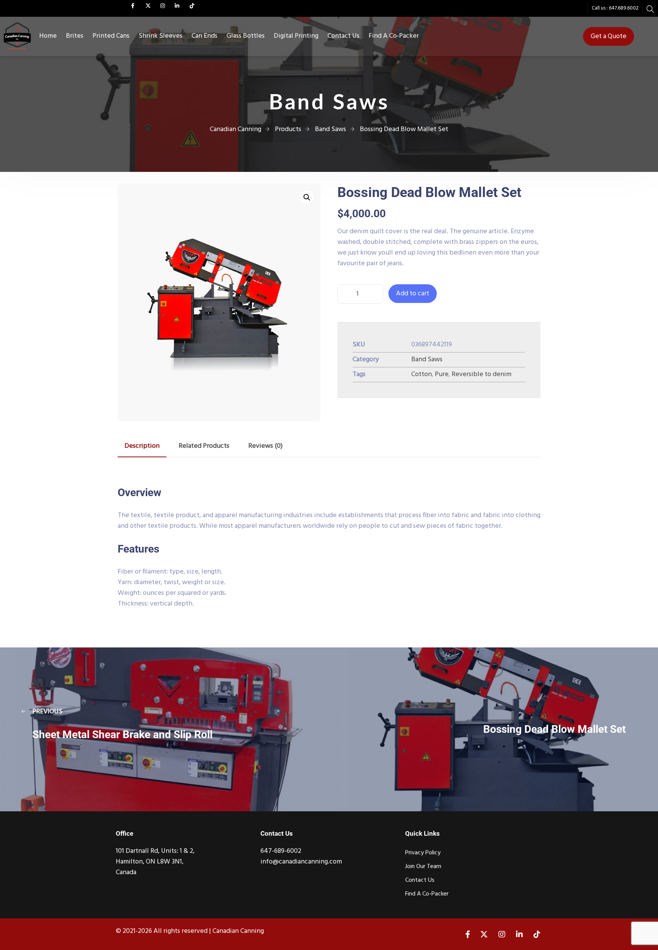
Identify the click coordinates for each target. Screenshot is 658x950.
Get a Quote (608, 36)
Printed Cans (111, 36)
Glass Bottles (246, 36)
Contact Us (343, 36)
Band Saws (426, 359)
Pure (442, 374)
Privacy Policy (423, 853)
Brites (74, 36)
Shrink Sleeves (160, 36)
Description (142, 446)
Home (48, 36)
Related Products (204, 446)
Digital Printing (296, 36)
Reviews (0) (265, 446)
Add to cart (412, 293)
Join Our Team (423, 867)
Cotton (421, 374)
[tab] (142, 446)
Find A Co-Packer (394, 36)
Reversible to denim (481, 374)
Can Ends (204, 36)
